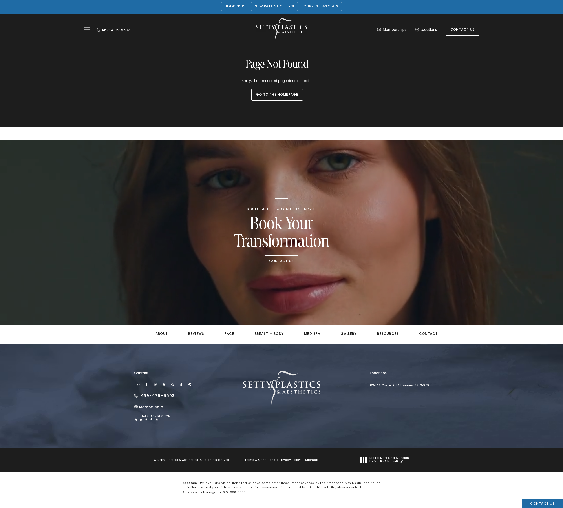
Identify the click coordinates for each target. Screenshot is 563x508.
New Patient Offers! (274, 6)
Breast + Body (269, 334)
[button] (87, 30)
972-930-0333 (234, 492)
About (161, 334)
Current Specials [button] (320, 6)
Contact (428, 334)
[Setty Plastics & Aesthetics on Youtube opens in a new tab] (164, 384)
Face (229, 334)
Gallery (348, 334)
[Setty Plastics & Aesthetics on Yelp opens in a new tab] (172, 384)
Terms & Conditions (260, 460)
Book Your (281, 229)
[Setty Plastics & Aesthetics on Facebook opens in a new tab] (147, 384)
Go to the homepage (277, 95)
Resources (388, 334)
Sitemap (311, 460)
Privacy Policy (290, 460)
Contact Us (462, 29)
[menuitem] (138, 384)
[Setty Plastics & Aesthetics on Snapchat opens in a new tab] (181, 384)
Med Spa (312, 334)
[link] (113, 30)
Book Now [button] (235, 6)
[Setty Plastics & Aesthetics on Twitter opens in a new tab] (155, 384)
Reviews (196, 334)
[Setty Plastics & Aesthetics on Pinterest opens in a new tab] (189, 384)
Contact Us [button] (542, 504)
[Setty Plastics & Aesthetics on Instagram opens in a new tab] (138, 384)
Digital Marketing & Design (389, 460)
